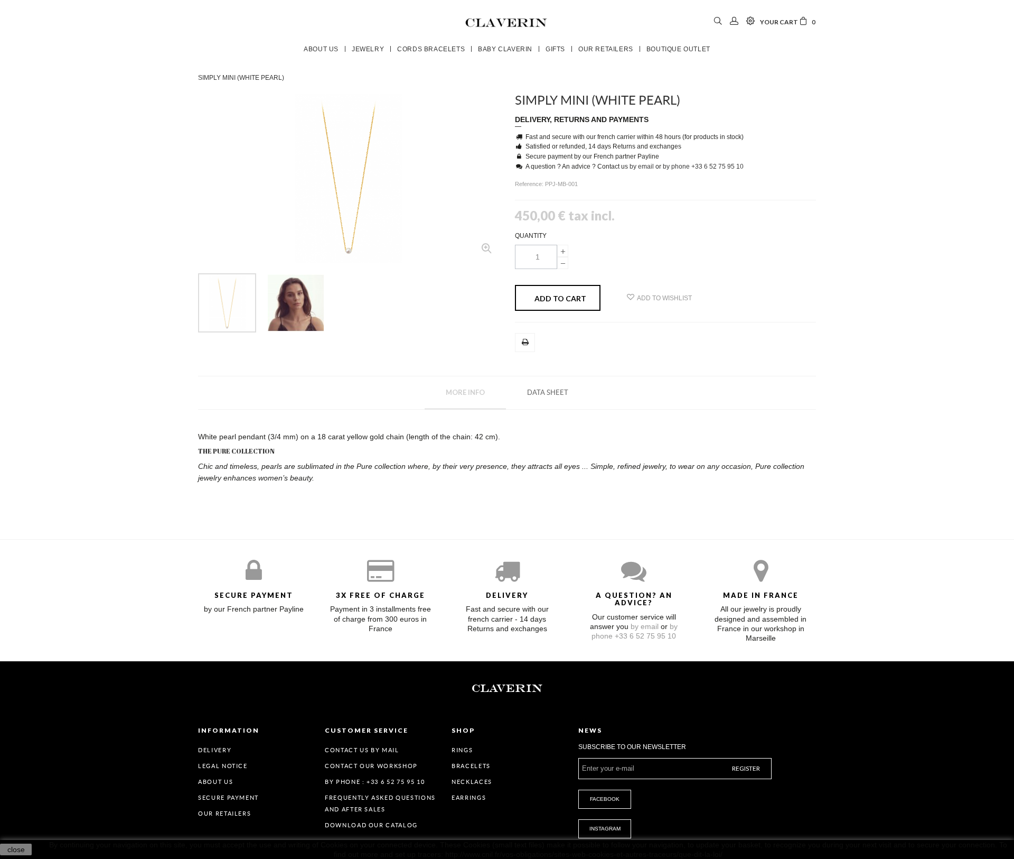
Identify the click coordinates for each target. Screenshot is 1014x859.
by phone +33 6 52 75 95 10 (703, 166)
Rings (462, 750)
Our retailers (224, 813)
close (16, 849)
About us (215, 782)
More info (465, 392)
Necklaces (472, 782)
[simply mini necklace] (227, 302)
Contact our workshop (371, 766)
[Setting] (750, 21)
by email (642, 166)
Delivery (214, 750)
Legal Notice (223, 766)
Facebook (604, 799)
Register (746, 768)
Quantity (531, 235)
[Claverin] (507, 21)
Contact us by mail (362, 750)
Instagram (605, 829)
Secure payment (228, 798)
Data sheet (547, 392)
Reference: (530, 184)
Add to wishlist (664, 298)
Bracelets (471, 766)
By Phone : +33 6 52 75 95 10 (375, 782)
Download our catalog (371, 825)
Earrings (469, 798)
